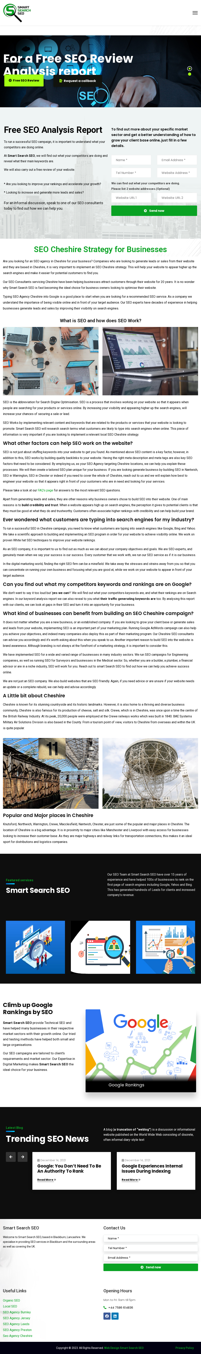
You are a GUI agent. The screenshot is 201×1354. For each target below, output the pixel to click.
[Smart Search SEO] (17, 12)
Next (22, 1157)
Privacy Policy (184, 1347)
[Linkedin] (115, 1316)
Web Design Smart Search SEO (124, 1347)
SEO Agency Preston (17, 1330)
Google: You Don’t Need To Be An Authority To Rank (153, 1168)
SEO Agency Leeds (16, 1324)
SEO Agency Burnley (17, 1312)
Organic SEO (11, 1300)
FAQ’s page (45, 490)
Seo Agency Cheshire (17, 1336)
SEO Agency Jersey (16, 1318)
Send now (156, 211)
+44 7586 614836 (120, 1307)
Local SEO (10, 1306)
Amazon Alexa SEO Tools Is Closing (66, 1168)
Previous (11, 1157)
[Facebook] (107, 1316)
